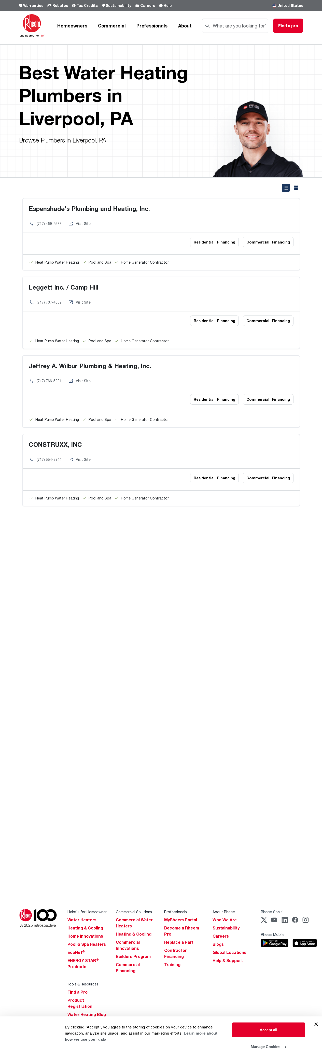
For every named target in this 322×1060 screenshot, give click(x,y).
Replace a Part (178, 942)
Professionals (151, 25)
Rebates (60, 5)
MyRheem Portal (180, 919)
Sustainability (118, 5)
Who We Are (225, 919)
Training (172, 964)
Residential (214, 242)
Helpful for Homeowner (87, 912)
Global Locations (229, 952)
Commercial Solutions (134, 912)
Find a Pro (77, 992)
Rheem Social (272, 912)
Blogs (218, 944)
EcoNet (76, 952)
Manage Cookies (265, 1046)
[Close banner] (316, 1024)
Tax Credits (87, 5)
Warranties (33, 5)
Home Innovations (85, 936)
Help (168, 5)
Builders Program (133, 956)
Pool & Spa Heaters (86, 944)
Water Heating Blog (86, 1014)
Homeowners (72, 25)
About (185, 25)
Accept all (268, 1030)
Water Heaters (81, 919)
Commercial (112, 25)
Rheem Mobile (272, 934)
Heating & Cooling (85, 927)
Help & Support (228, 960)
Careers (147, 5)
